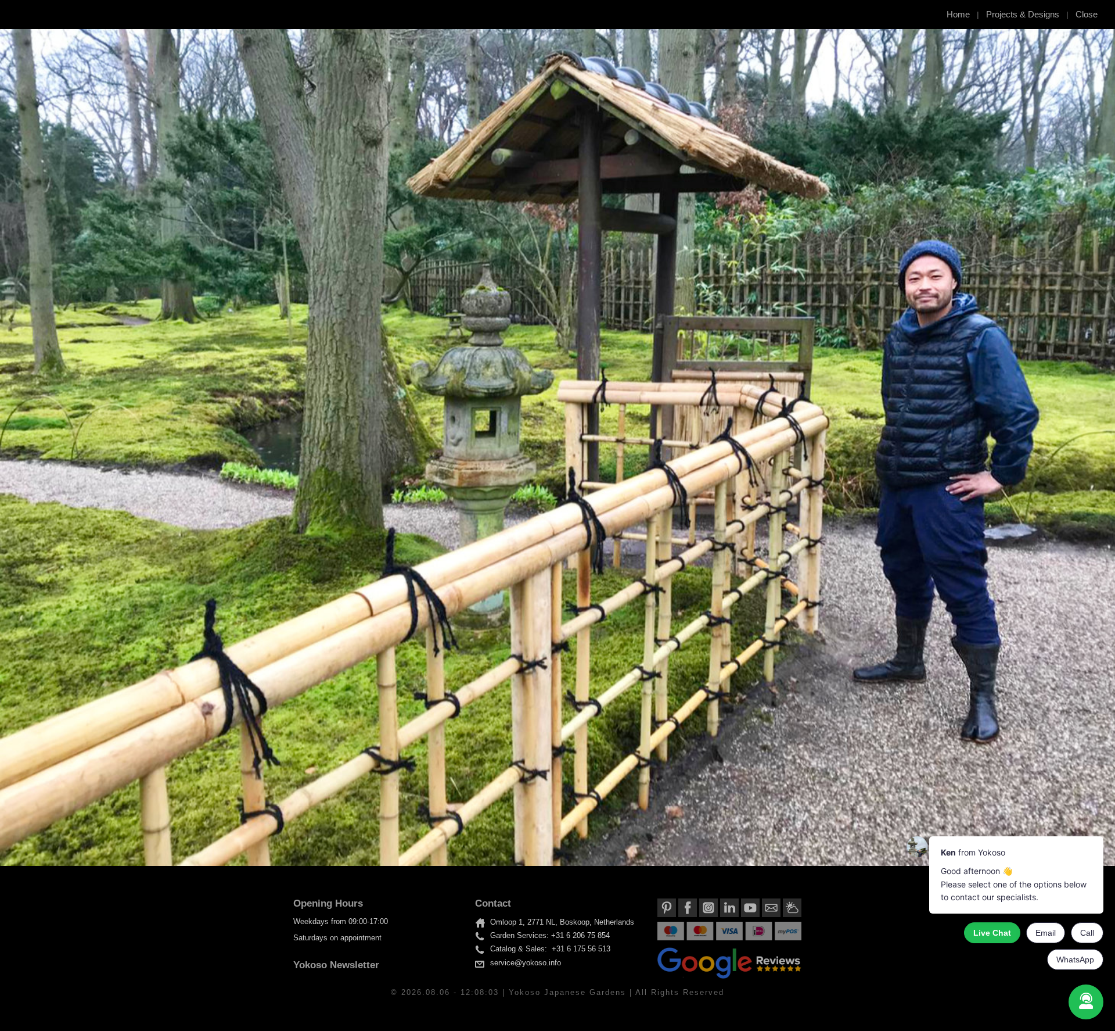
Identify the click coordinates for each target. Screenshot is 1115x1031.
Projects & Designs (1022, 14)
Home (958, 14)
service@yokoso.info (525, 963)
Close (1087, 14)
